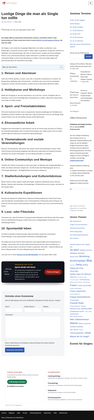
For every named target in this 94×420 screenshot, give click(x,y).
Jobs (18, 413)
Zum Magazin (74, 111)
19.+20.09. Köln (75, 34)
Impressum (47, 413)
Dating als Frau (76, 268)
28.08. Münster (75, 24)
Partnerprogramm (65, 398)
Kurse (13, 95)
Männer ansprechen (85, 323)
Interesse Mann (86, 309)
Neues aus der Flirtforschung (79, 53)
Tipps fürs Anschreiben (77, 228)
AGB (55, 413)
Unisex (87, 333)
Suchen (88, 56)
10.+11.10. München (76, 41)
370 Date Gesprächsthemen (79, 235)
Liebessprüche (74, 314)
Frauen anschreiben (84, 285)
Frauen (73, 285)
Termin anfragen (53, 272)
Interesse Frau (75, 309)
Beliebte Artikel (74, 256)
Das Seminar (74, 238)
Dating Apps (74, 271)
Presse (25, 413)
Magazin (11, 413)
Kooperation (62, 391)
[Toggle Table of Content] (60, 67)
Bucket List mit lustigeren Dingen (48, 40)
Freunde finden (74, 300)
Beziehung (84, 256)
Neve (3, 417)
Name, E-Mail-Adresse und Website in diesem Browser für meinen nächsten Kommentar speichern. (29, 344)
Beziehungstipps (78, 261)
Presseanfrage (65, 384)
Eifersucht (73, 277)
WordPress (19, 417)
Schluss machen (76, 327)
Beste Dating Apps (76, 231)
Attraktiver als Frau (86, 250)
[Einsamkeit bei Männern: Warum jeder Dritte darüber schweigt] (74, 79)
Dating (79, 264)
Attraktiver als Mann (77, 253)
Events (4, 413)
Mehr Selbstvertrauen (79, 319)
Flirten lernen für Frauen (76, 282)
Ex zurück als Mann (74, 279)
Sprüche (81, 329)
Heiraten (83, 306)
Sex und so (74, 330)
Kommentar (9, 315)
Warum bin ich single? (80, 336)
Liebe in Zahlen (88, 311)
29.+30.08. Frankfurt (76, 27)
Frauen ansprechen (78, 291)
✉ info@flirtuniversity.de (15, 386)
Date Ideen (72, 265)
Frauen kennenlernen (80, 297)
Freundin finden (77, 303)
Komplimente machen (77, 311)
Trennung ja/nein (77, 333)
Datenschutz (63, 413)
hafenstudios (18, 405)
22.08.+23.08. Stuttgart (77, 20)
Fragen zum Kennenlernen (78, 224)
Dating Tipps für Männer (80, 274)
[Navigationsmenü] (90, 3)
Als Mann (74, 250)
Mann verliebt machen (76, 316)
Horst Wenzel (8, 22)
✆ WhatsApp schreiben (17, 382)
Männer (74, 323)
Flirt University (86, 282)
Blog (89, 260)
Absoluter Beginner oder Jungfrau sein (80, 246)
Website (45, 306)
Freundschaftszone (75, 306)
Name (7, 306)
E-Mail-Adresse (29, 306)
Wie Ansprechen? (76, 221)
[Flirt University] (9, 3)
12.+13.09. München (76, 30)
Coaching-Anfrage (67, 377)
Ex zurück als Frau (81, 277)
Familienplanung (84, 279)
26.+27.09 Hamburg (76, 37)
